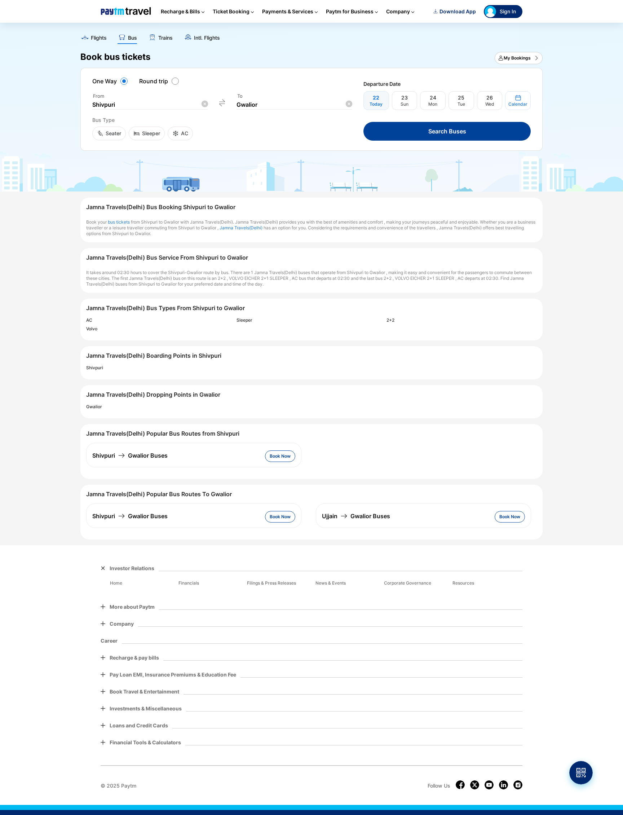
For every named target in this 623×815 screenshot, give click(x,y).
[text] (311, 35)
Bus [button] (132, 38)
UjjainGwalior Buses (356, 516)
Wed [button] (489, 104)
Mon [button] (432, 104)
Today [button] (376, 104)
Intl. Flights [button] (207, 38)
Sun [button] (404, 104)
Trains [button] (165, 38)
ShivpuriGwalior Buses (130, 455)
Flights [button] (99, 38)
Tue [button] (461, 104)
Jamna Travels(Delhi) (241, 227)
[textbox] (150, 105)
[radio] (111, 81)
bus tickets (119, 222)
